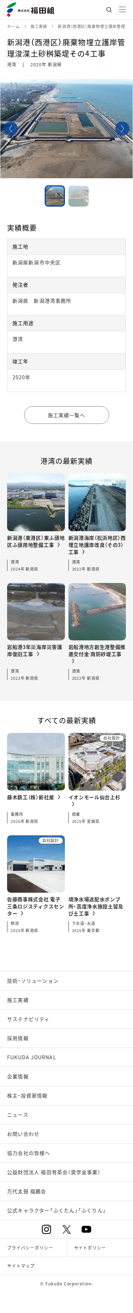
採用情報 (18, 1038)
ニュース (17, 1114)
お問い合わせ (23, 1133)
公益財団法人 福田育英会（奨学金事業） (54, 1171)
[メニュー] (122, 9)
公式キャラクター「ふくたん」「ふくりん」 (56, 1210)
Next (122, 129)
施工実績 (18, 999)
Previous (11, 129)
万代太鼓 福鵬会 (26, 1191)
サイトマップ (21, 1266)
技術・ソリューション (33, 980)
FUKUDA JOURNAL (31, 1057)
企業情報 (18, 1076)
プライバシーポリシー (30, 1248)
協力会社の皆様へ (28, 1152)
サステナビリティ (28, 1018)
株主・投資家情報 (27, 1095)
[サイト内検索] (109, 9)
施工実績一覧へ (66, 415)
